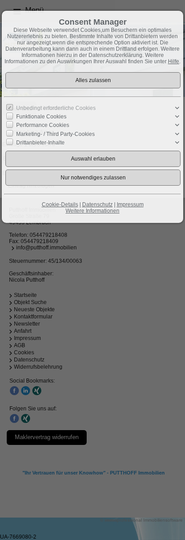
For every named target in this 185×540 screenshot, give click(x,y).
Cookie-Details (60, 204)
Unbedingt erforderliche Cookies (56, 108)
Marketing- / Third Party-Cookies (55, 134)
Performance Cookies (42, 125)
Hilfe (173, 61)
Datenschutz (97, 204)
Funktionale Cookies (41, 116)
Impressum (130, 204)
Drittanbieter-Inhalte (40, 142)
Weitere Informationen (92, 211)
